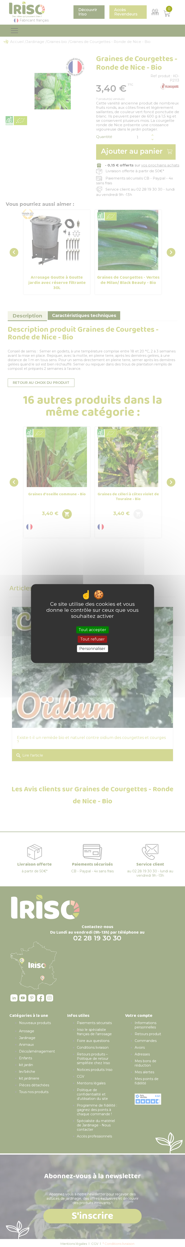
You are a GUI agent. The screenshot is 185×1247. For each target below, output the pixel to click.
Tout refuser (92, 639)
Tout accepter (92, 629)
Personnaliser (92, 648)
